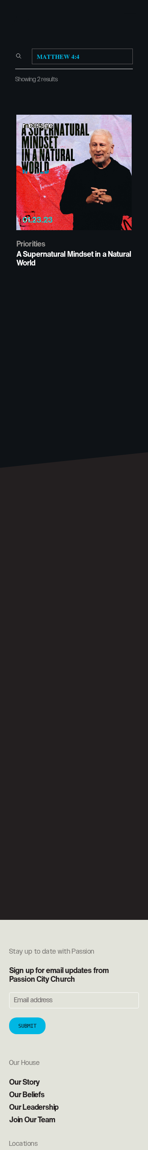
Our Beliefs (26, 1094)
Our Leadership (33, 1107)
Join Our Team (32, 1119)
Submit (27, 1026)
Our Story (24, 1082)
